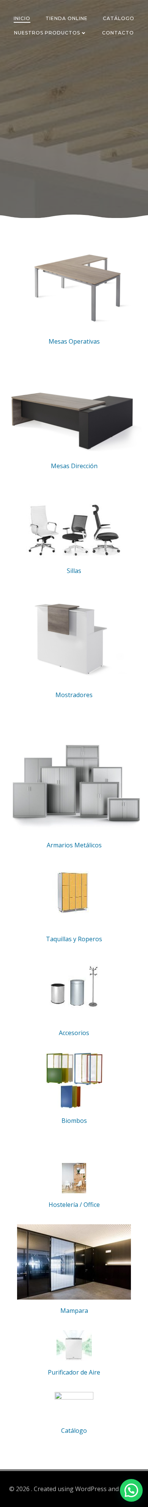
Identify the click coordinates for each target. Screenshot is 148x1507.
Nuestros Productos (47, 33)
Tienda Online (67, 18)
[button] (131, 1490)
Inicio (22, 18)
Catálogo (118, 18)
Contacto (118, 33)
